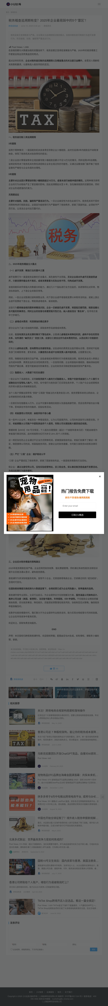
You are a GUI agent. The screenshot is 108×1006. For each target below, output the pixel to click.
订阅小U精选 (77, 514)
